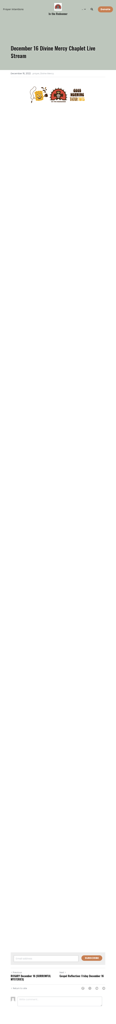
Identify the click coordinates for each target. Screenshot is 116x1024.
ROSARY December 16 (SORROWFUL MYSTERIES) (31, 977)
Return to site (20, 988)
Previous (17, 972)
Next (62, 972)
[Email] (103, 988)
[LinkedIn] (96, 988)
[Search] (92, 9)
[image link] (58, 6)
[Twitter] (89, 988)
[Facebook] (82, 988)
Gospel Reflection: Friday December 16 (82, 976)
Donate (105, 9)
